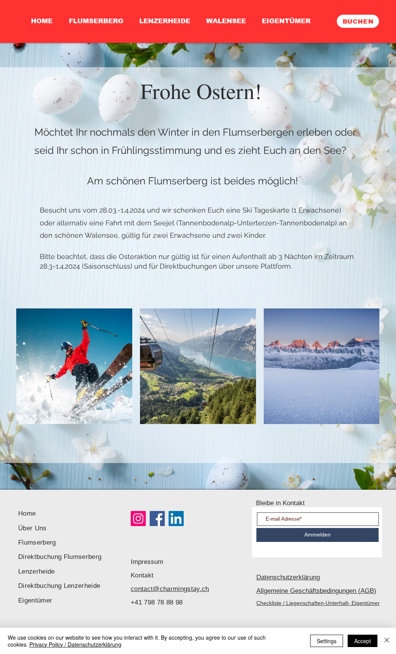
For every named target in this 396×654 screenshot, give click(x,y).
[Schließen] (386, 641)
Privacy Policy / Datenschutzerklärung (75, 644)
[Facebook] (157, 518)
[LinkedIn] (176, 518)
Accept (362, 641)
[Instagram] (138, 518)
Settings (326, 641)
